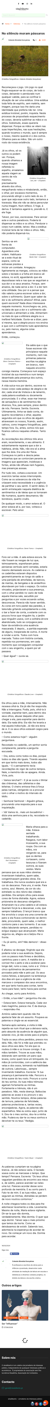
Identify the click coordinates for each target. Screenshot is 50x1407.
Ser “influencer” (10, 1323)
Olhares (24, 1318)
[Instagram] (27, 4)
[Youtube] (23, 4)
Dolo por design (11, 1318)
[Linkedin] (31, 4)
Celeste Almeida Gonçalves (19, 40)
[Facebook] (18, 4)
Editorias (17, 24)
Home (7, 24)
